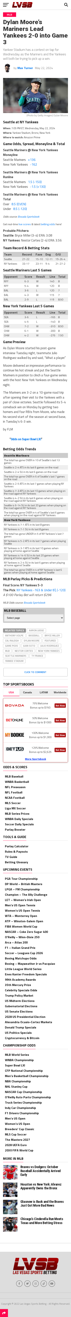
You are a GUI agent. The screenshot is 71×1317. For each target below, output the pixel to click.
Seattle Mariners (15, 656)
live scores (25, 224)
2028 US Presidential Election (25, 1016)
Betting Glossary (16, 862)
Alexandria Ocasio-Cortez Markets (28, 1022)
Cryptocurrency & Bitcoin (22, 1038)
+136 (32, 159)
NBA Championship (18, 1081)
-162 (33, 164)
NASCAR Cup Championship (23, 1092)
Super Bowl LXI (15, 1065)
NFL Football (13, 792)
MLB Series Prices (17, 813)
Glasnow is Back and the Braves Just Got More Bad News (42, 1203)
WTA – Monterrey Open (21, 916)
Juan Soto (29, 646)
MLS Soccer (13, 803)
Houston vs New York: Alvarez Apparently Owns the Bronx (41, 1186)
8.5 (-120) (20, 208)
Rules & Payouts (16, 851)
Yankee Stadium (14, 661)
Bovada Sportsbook (28, 217)
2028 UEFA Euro (16, 1145)
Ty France (37, 656)
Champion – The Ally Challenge (26, 894)
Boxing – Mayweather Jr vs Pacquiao (30, 963)
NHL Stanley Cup (16, 1086)
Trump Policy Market (19, 995)
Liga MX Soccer (15, 808)
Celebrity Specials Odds (21, 990)
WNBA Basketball (17, 781)
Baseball (34, 635)
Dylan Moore (32, 640)
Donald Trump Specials (20, 1027)
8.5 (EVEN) (19, 204)
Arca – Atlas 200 (16, 942)
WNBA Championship (19, 1060)
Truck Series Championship (23, 1102)
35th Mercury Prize (18, 985)
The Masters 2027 (17, 1139)
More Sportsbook (35, 759)
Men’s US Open (15, 1118)
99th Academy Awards (20, 979)
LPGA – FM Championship (22, 889)
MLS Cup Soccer (16, 1134)
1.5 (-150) (35, 181)
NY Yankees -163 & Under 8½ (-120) (41, 590)
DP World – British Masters (23, 884)
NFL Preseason (15, 787)
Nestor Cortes (24, 651)
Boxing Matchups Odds (21, 958)
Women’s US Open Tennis (22, 910)
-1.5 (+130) (38, 186)
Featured (50, 640)
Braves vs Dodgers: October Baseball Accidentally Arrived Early (40, 1170)
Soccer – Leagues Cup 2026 (24, 953)
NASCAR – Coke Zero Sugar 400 (26, 931)
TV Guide (11, 857)
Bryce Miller (52, 635)
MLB (7, 651)
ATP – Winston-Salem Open (24, 921)
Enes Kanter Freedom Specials (26, 974)
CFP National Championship (24, 1070)
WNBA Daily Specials (19, 819)
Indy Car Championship (20, 1107)
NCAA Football (15, 797)
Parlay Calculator (16, 846)
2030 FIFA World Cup (19, 1150)
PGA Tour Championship (21, 878)
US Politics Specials (18, 1032)
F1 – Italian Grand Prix (20, 947)
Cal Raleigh (12, 640)
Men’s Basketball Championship (26, 1076)
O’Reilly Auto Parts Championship (28, 1097)
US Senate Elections (19, 1011)
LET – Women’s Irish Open (23, 900)
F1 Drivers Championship (22, 1113)
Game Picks (11, 646)
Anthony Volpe (14, 635)
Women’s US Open (17, 1123)
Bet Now (60, 705)
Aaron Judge (36, 630)
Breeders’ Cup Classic (19, 1129)
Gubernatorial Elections (21, 1006)
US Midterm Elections (19, 1001)
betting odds (48, 224)
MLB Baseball (14, 776)
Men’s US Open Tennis (20, 905)
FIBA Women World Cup (21, 926)
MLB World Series (17, 1054)
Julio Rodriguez (49, 646)
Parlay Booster (15, 829)
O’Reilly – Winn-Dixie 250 (22, 937)
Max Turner (25, 68)
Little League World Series (23, 969)
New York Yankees (49, 651)
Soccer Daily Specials (19, 824)
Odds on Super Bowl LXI (26, 439)
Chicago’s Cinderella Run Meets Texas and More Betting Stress (41, 1221)
